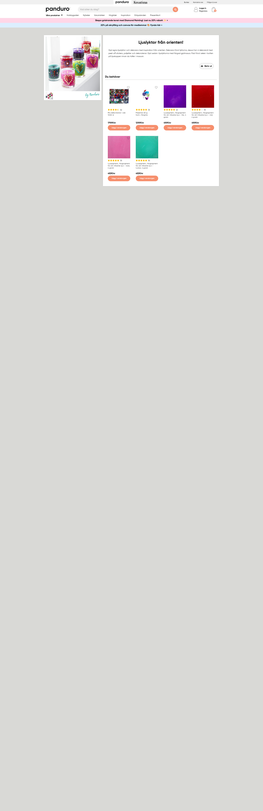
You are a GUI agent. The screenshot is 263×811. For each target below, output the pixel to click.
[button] (54, 15)
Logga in (202, 8)
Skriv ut (208, 66)
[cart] (213, 9)
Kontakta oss (198, 2)
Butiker (186, 2)
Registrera (203, 11)
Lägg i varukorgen (119, 128)
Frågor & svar (212, 2)
